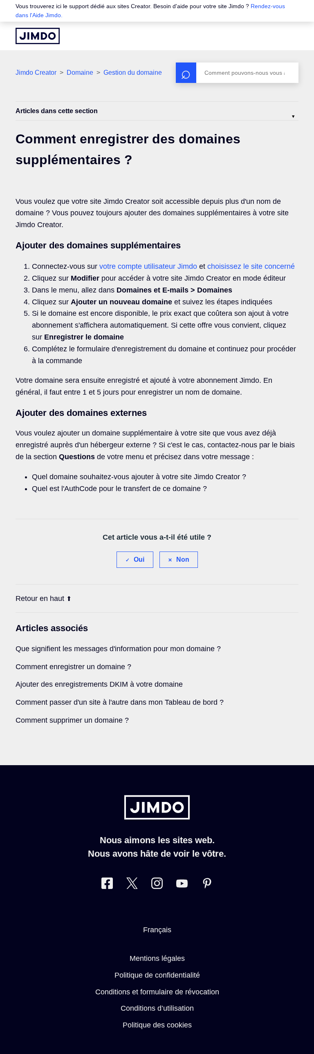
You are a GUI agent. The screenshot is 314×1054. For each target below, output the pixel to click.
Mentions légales (157, 958)
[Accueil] (38, 36)
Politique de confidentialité (157, 975)
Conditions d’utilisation (157, 1008)
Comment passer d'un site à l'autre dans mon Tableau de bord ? (120, 702)
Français (157, 930)
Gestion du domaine (132, 72)
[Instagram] (157, 885)
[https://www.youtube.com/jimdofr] (182, 885)
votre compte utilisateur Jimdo (148, 266)
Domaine (80, 72)
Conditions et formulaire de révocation (157, 992)
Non (182, 559)
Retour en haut (40, 598)
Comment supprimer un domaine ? (72, 720)
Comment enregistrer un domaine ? (73, 667)
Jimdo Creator (36, 72)
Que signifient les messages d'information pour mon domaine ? (118, 649)
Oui (139, 559)
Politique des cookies (157, 1025)
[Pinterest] (207, 885)
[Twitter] (132, 885)
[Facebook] (107, 885)
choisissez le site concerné (251, 266)
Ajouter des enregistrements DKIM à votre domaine (99, 684)
